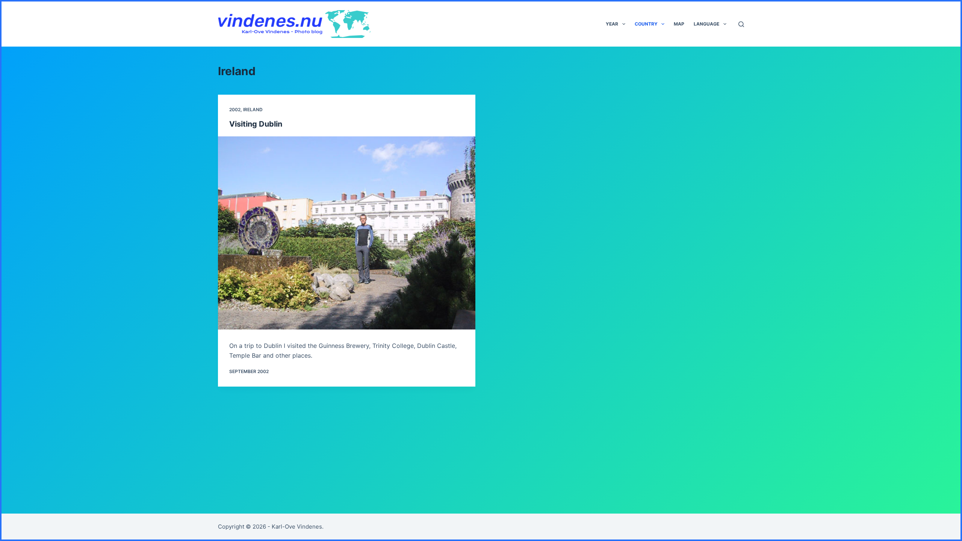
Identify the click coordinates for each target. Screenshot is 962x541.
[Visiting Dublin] (346, 232)
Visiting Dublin (255, 123)
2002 (234, 109)
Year (612, 24)
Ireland (253, 109)
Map (679, 24)
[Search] (741, 24)
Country (646, 24)
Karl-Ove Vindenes (297, 526)
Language (706, 24)
